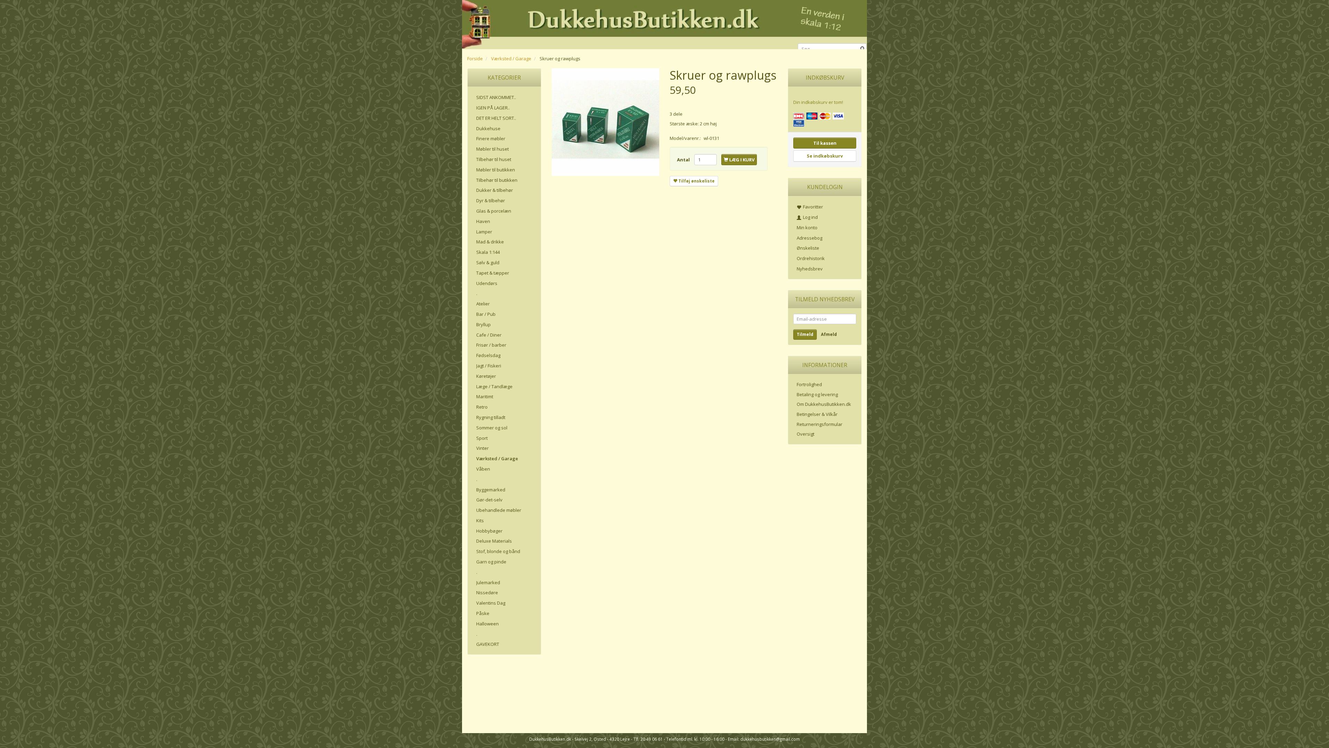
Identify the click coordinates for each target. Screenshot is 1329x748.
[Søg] (862, 49)
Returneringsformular (819, 424)
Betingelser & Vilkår (817, 414)
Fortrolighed (809, 384)
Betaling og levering (817, 394)
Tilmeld (805, 334)
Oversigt (805, 434)
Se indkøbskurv (825, 156)
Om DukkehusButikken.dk (824, 404)
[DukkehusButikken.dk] (664, 23)
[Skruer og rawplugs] (605, 122)
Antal (684, 160)
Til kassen (825, 143)
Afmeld (829, 334)
